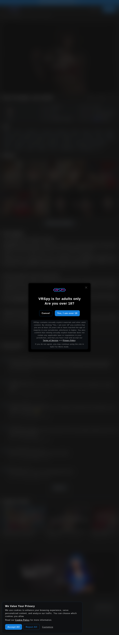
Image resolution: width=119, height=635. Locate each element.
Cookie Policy (22, 620)
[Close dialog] (86, 287)
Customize (47, 627)
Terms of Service (50, 340)
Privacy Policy (69, 340)
